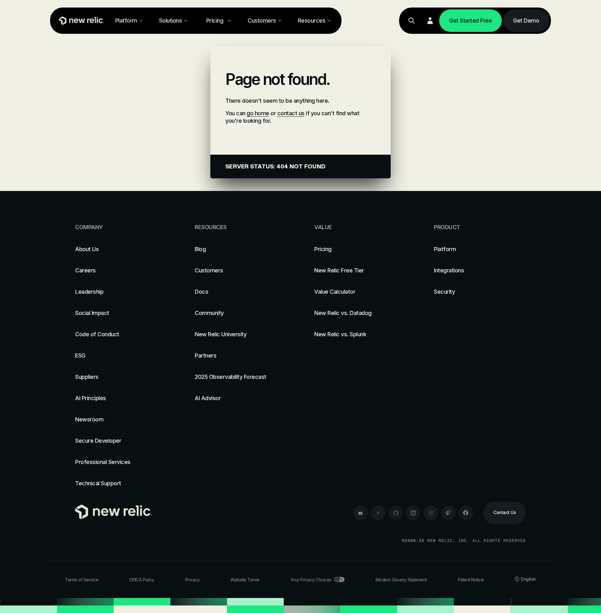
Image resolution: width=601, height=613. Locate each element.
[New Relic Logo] (80, 20)
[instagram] (430, 512)
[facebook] (465, 512)
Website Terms (244, 579)
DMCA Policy (141, 579)
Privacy (192, 579)
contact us (291, 113)
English (528, 579)
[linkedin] (413, 512)
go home (258, 113)
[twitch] (448, 512)
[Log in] (430, 21)
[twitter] (378, 512)
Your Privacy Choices (310, 579)
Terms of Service (81, 579)
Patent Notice (471, 579)
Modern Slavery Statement (401, 579)
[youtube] (360, 512)
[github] (395, 512)
